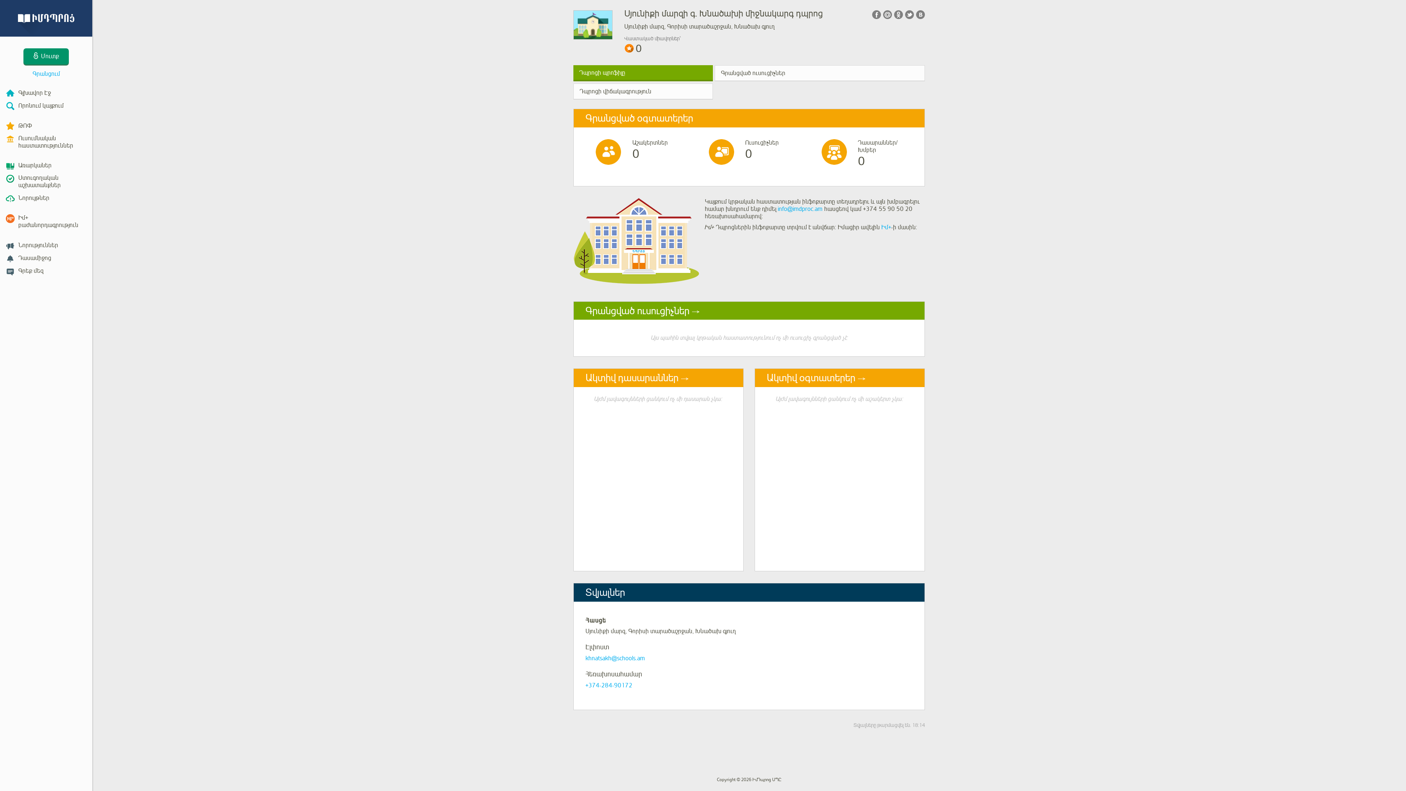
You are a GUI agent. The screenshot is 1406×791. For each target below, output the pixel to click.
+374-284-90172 (608, 685)
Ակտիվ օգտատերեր (811, 378)
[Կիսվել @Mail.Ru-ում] (887, 14)
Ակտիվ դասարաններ (631, 378)
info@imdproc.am (800, 209)
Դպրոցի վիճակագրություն (615, 91)
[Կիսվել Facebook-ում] (876, 14)
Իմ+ (886, 227)
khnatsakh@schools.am (615, 658)
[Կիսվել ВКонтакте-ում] (920, 14)
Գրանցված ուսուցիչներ (753, 73)
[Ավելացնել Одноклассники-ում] (898, 14)
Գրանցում (46, 74)
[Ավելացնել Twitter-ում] (909, 14)
